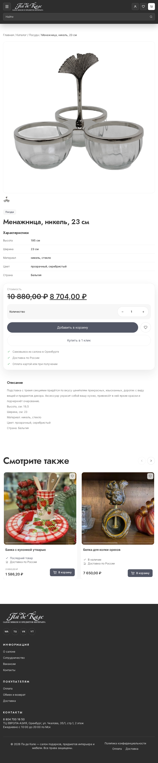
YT (32, 631)
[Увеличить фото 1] (79, 117)
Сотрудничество (14, 657)
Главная (8, 35)
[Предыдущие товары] (142, 461)
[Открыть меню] (7, 6)
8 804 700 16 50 (14, 719)
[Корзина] (151, 6)
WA (6, 631)
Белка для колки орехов (101, 550)
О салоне (9, 651)
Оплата (8, 688)
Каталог (21, 35)
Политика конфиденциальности (125, 743)
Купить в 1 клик (79, 340)
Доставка (9, 700)
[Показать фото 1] (6, 199)
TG (15, 631)
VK (23, 631)
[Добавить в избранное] (145, 327)
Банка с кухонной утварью (25, 550)
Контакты (9, 670)
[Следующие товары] (151, 461)
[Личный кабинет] (135, 6)
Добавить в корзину (72, 327)
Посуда (34, 35)
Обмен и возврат (14, 694)
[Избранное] (143, 6)
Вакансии (9, 663)
